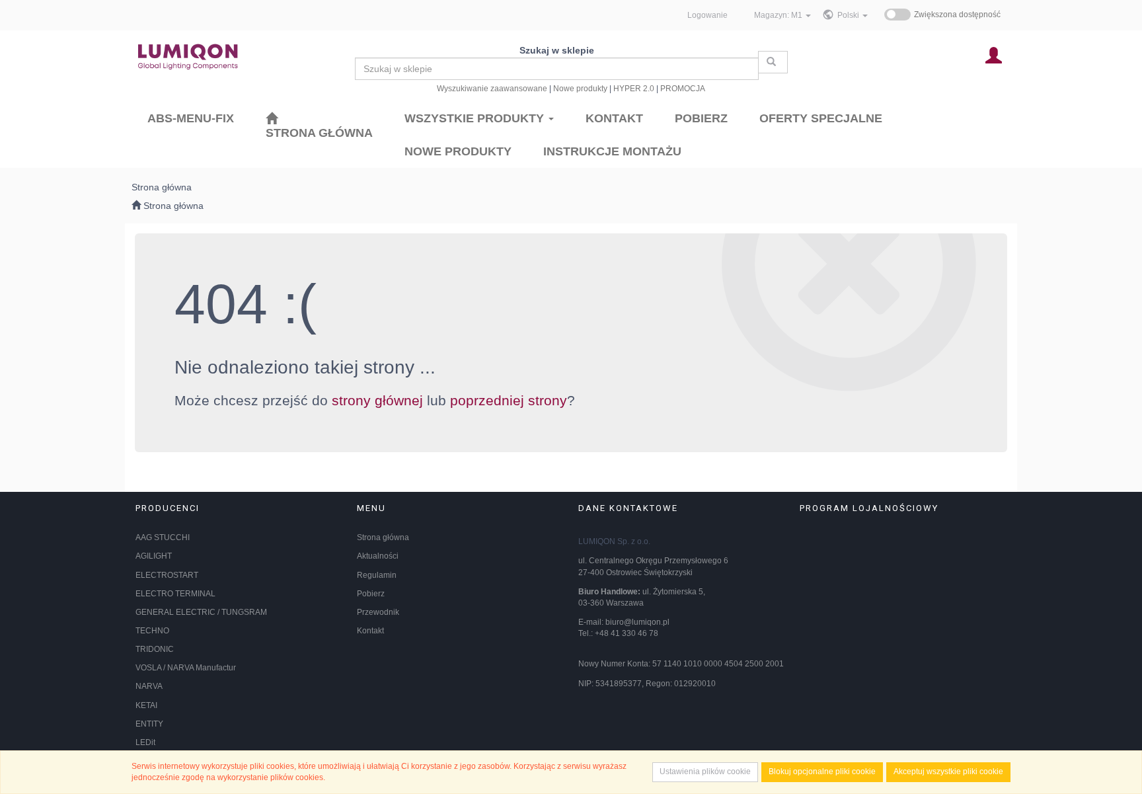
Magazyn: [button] (778, 15)
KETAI (146, 705)
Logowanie (707, 15)
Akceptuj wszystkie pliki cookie (948, 771)
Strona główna (383, 537)
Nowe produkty (580, 88)
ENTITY (149, 724)
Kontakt (370, 630)
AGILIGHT (153, 556)
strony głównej (377, 400)
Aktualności (378, 556)
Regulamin (377, 575)
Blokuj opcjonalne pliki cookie (822, 771)
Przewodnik (378, 612)
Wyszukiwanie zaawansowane (492, 88)
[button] (852, 15)
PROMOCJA (682, 88)
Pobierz (371, 593)
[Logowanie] (993, 54)
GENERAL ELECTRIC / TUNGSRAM (201, 612)
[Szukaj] (773, 62)
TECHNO (152, 630)
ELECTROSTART (166, 575)
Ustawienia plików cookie (705, 771)
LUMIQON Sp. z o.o (613, 541)
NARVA (149, 686)
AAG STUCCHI (162, 537)
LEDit (145, 742)
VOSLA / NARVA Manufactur (185, 667)
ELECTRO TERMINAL (175, 593)
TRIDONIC (154, 649)
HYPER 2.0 (633, 88)
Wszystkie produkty (475, 118)
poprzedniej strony (508, 400)
